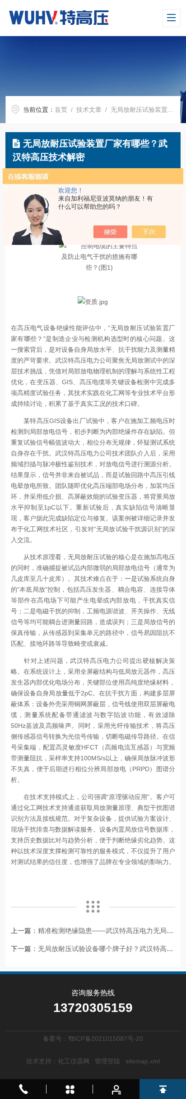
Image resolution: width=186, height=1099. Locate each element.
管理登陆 (107, 1061)
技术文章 (89, 109)
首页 (61, 109)
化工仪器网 (73, 1061)
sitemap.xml (143, 1061)
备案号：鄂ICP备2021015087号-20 (93, 1038)
